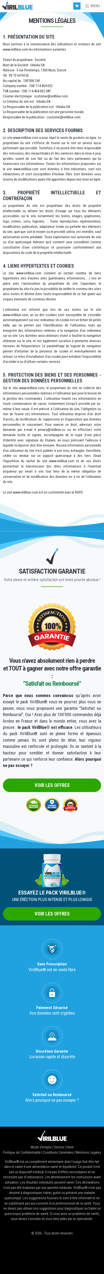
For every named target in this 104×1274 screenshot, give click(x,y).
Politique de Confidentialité (22, 1153)
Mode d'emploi (41, 1147)
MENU (94, 6)
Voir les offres (52, 785)
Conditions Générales (58, 1153)
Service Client (64, 1147)
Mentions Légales (88, 1153)
